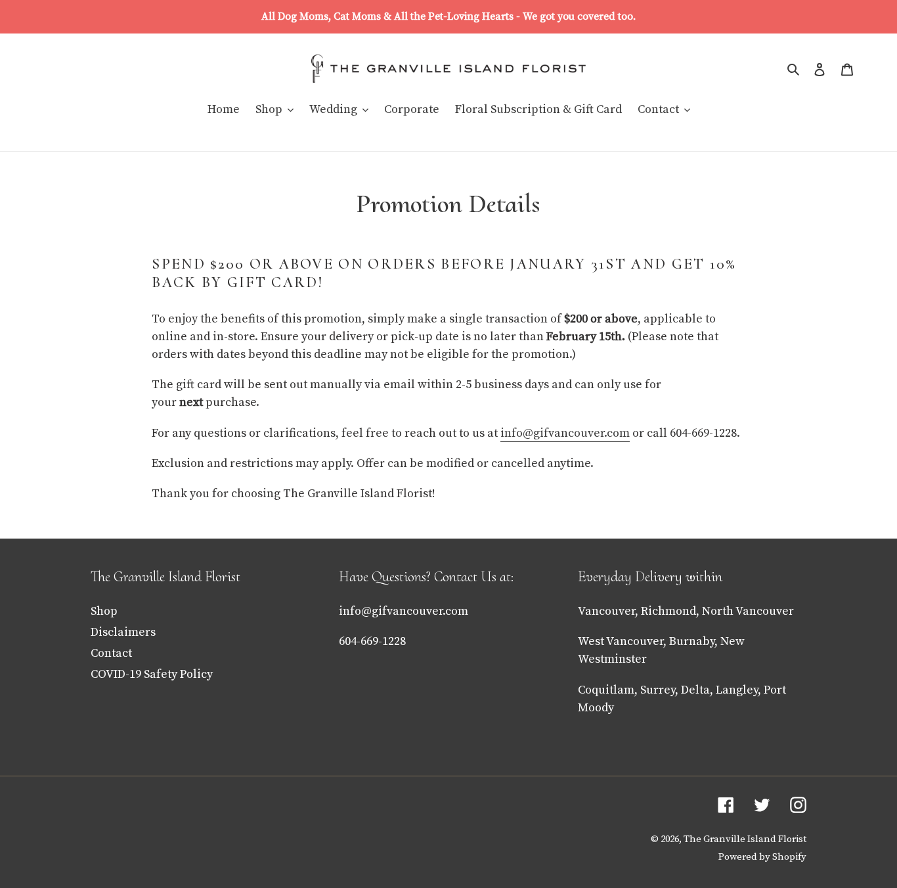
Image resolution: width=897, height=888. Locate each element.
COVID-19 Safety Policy (152, 674)
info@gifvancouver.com (403, 611)
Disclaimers (123, 632)
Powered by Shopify (762, 857)
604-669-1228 (372, 641)
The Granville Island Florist (745, 839)
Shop (104, 611)
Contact (111, 653)
